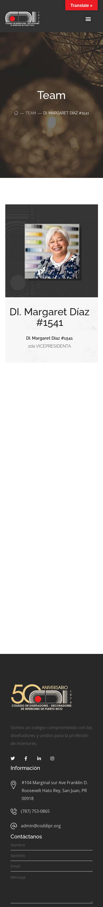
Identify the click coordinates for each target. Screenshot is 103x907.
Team (31, 113)
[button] (88, 19)
